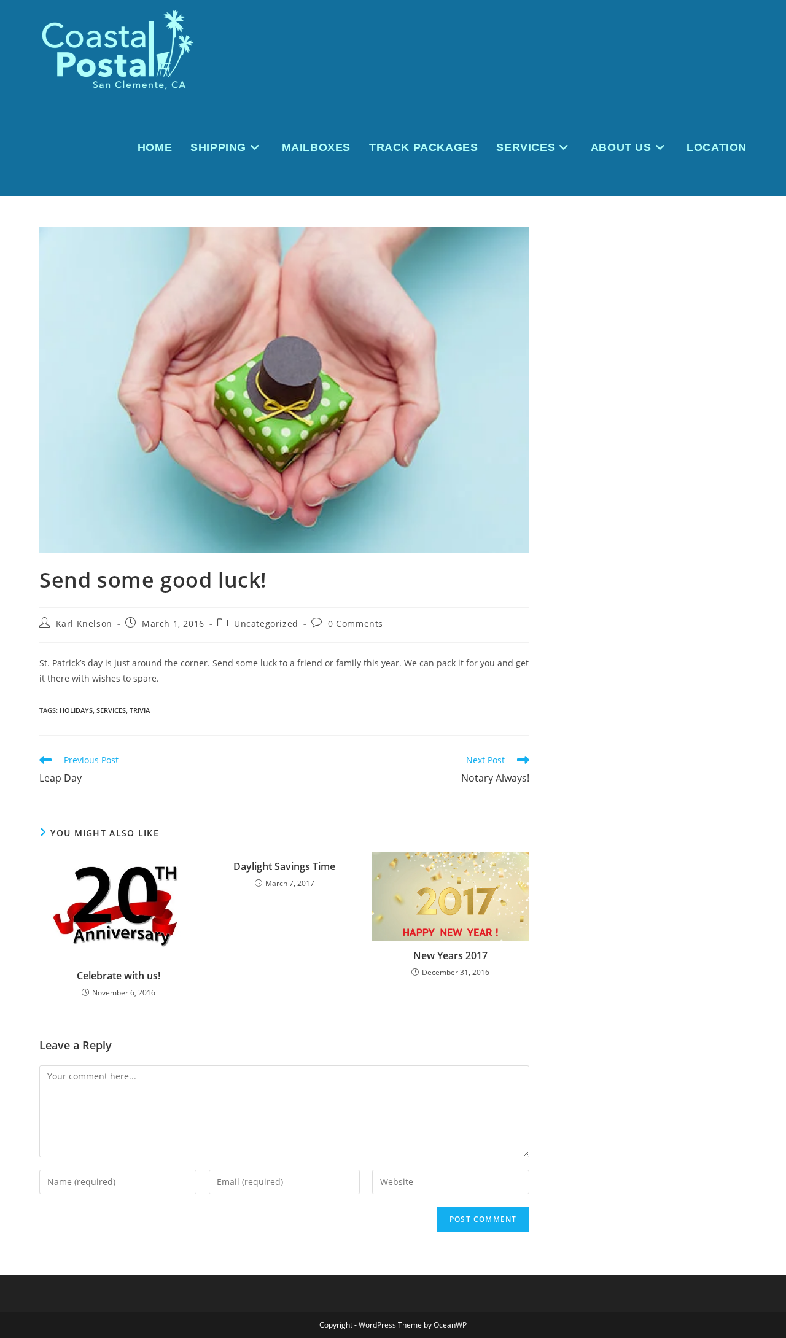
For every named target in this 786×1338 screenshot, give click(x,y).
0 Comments (355, 623)
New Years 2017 (450, 955)
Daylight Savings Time (284, 866)
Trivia (140, 710)
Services (111, 710)
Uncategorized (266, 623)
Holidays (76, 710)
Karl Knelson (84, 623)
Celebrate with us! (118, 975)
